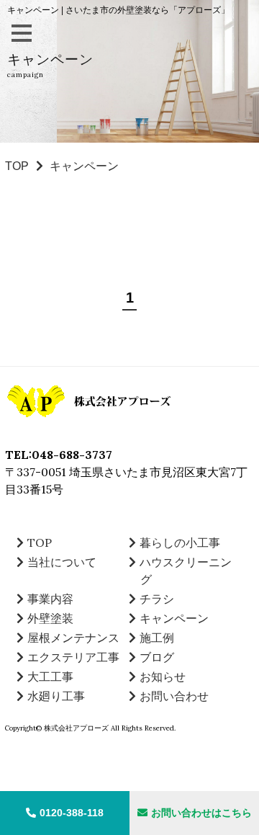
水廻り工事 (56, 696)
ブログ (157, 657)
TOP (17, 166)
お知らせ (163, 676)
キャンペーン (174, 618)
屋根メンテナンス (73, 637)
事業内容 (50, 598)
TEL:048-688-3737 (58, 454)
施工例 (157, 637)
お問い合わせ (174, 696)
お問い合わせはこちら (201, 812)
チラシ (157, 598)
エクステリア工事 (73, 657)
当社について (61, 562)
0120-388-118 (72, 812)
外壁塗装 (50, 618)
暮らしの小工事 (180, 542)
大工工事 (50, 676)
